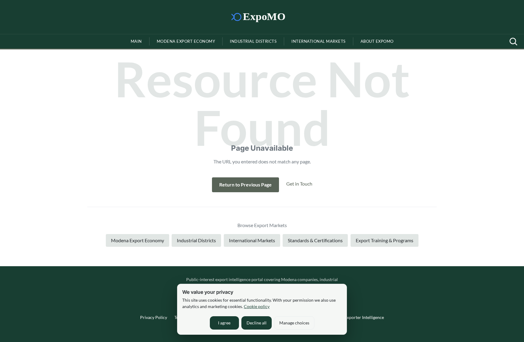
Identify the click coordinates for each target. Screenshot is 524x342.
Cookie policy (257, 306)
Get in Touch (299, 183)
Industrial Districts (253, 41)
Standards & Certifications (315, 240)
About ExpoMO (377, 41)
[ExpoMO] (262, 17)
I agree (224, 322)
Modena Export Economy (186, 41)
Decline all (257, 322)
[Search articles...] (513, 41)
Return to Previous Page (245, 184)
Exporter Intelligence (364, 317)
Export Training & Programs (384, 240)
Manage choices (294, 322)
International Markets (318, 41)
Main (136, 41)
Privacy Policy (153, 317)
